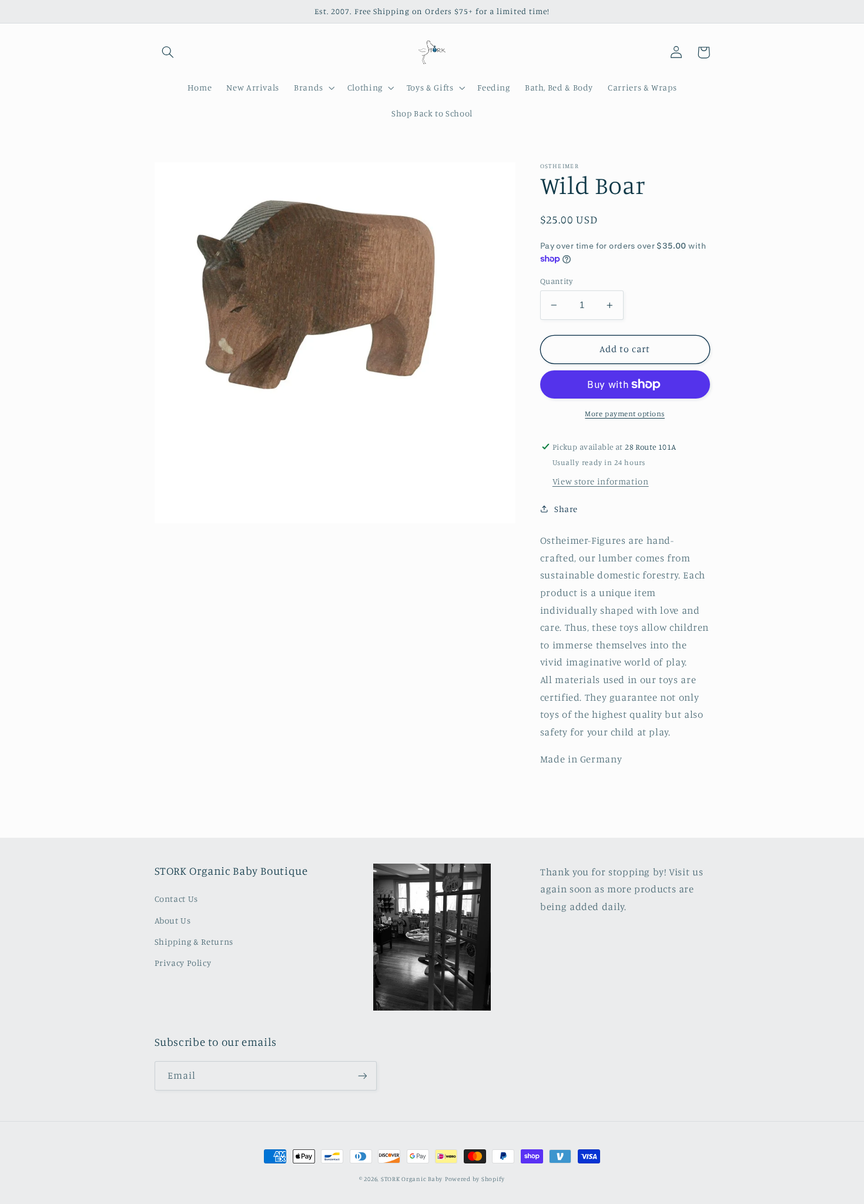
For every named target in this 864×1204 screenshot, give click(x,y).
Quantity (556, 281)
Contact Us (176, 899)
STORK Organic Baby (412, 1178)
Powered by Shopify (475, 1178)
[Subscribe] (362, 1075)
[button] (168, 52)
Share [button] (566, 509)
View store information (600, 481)
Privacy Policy (183, 963)
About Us (173, 920)
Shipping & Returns (194, 942)
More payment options (625, 413)
